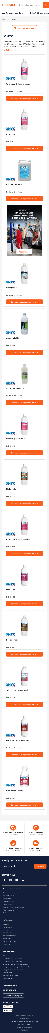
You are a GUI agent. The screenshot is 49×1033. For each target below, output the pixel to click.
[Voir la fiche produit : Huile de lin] (24, 475)
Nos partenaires (7, 927)
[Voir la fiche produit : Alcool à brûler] (24, 324)
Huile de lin (11, 489)
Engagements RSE (8, 904)
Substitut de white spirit (17, 690)
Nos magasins (7, 930)
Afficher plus (10, 50)
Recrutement (7, 898)
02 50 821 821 (9, 990)
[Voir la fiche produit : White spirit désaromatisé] (24, 69)
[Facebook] (4, 879)
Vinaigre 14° (11, 287)
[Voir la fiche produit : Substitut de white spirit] (24, 676)
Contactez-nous (7, 978)
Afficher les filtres (26, 28)
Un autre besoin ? (8, 973)
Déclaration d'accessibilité (24, 1027)
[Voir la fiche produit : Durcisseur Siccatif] (24, 776)
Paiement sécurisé (8, 944)
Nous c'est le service (8, 896)
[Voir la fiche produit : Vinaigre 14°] (24, 273)
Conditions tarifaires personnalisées (13, 907)
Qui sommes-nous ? (8, 893)
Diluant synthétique (15, 438)
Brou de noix (12, 640)
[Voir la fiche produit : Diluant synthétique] (24, 424)
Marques (5, 19)
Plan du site (24, 1030)
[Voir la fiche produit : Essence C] (24, 575)
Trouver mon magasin (13, 995)
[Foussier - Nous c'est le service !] (8, 5)
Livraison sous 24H (8, 901)
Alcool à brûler (13, 338)
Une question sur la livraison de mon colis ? (15, 964)
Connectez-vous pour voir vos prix (24, 98)
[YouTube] (16, 879)
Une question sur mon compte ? (12, 958)
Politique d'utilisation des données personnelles (24, 1021)
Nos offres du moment (9, 935)
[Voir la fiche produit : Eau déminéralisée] (24, 170)
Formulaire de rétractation (10, 975)
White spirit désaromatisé (18, 84)
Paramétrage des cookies (24, 1024)
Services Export (7, 938)
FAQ (4, 955)
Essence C (10, 589)
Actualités (6, 924)
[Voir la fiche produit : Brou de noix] (24, 625)
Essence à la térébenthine (18, 539)
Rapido (5, 913)
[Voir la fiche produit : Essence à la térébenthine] (24, 525)
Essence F (10, 134)
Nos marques (7, 933)
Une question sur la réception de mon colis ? (16, 967)
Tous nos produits (14, 13)
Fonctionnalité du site (9, 941)
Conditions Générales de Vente (24, 1016)
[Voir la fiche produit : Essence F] (24, 120)
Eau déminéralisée (14, 184)
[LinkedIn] (22, 879)
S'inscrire (40, 866)
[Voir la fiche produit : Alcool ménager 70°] (24, 374)
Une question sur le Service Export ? (13, 970)
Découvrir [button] (22, 252)
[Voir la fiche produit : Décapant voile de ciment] (24, 726)
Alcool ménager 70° (15, 388)
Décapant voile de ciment (18, 740)
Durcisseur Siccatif (14, 790)
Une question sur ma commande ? (13, 961)
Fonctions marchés (8, 910)
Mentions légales (24, 1018)
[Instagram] (10, 879)
